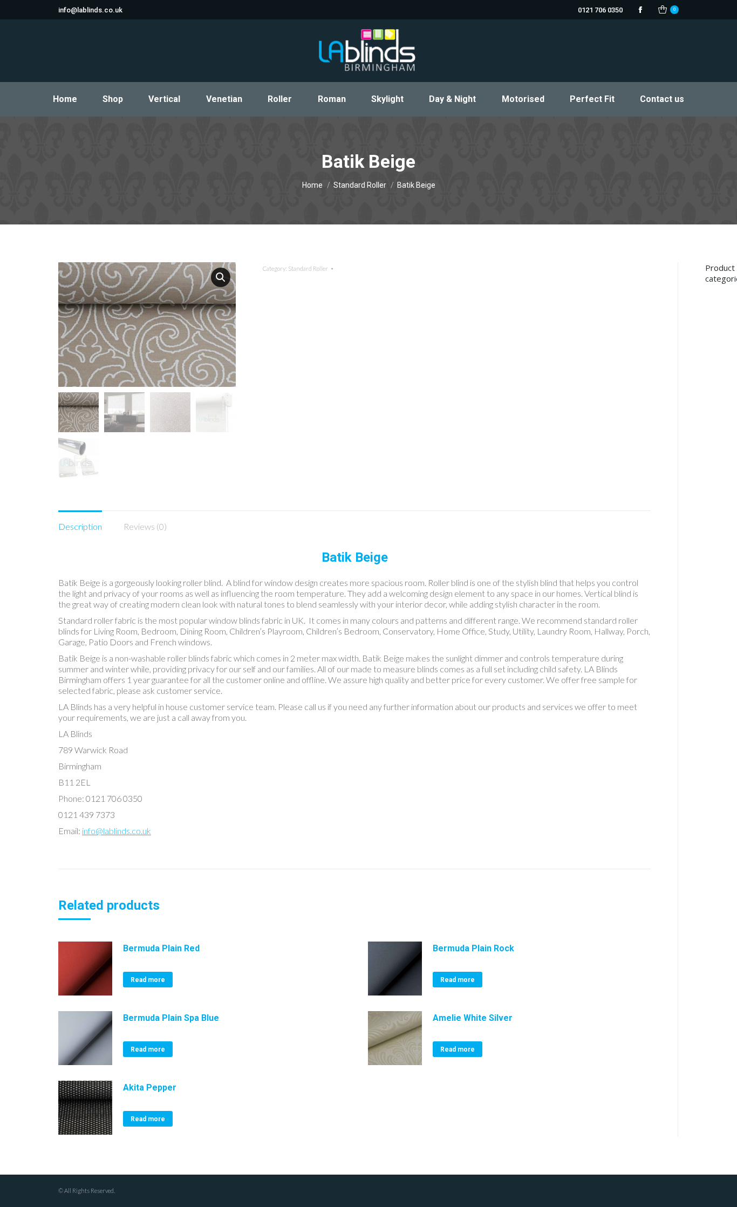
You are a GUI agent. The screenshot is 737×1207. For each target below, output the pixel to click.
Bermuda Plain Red (161, 948)
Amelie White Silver (473, 1018)
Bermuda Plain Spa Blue (171, 1018)
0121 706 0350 (600, 10)
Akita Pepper (149, 1087)
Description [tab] (80, 526)
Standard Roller (308, 268)
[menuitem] (64, 99)
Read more (148, 980)
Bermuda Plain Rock (473, 948)
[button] (220, 277)
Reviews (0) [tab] (145, 526)
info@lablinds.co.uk (90, 10)
